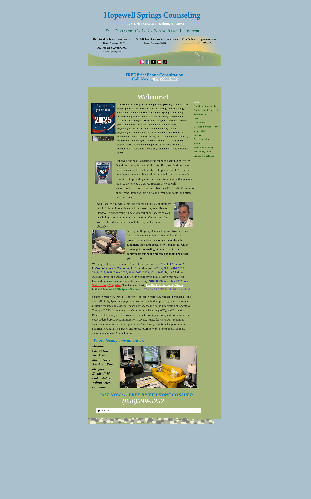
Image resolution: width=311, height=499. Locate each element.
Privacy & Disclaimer (204, 156)
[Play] (99, 411)
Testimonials (200, 114)
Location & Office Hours (206, 127)
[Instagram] (142, 62)
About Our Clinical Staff (205, 106)
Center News (200, 131)
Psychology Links (202, 152)
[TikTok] (165, 62)
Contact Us (199, 123)
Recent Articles (201, 139)
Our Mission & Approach (206, 110)
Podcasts (198, 135)
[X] (153, 62)
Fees (196, 118)
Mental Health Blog (203, 147)
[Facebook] (148, 62)
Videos (197, 143)
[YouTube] (159, 62)
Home (197, 102)
